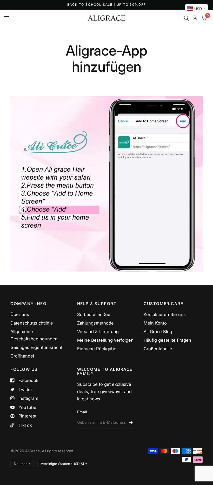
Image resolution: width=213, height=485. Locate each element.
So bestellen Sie (93, 314)
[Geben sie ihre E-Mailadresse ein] (130, 422)
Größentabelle (158, 348)
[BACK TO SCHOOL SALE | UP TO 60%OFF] (106, 5)
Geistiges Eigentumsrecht (36, 347)
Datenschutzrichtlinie (31, 323)
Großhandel (22, 356)
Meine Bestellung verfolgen (105, 340)
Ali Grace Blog (158, 331)
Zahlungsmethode (95, 323)
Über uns (19, 314)
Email (82, 412)
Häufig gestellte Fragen (167, 340)
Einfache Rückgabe (96, 348)
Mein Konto (155, 323)
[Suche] (186, 18)
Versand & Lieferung (98, 331)
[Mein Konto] (195, 18)
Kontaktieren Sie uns (165, 314)
